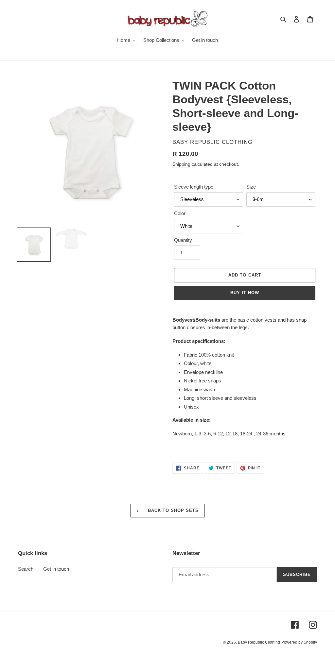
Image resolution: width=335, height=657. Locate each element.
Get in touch (56, 569)
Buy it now (244, 292)
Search (25, 569)
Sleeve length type (193, 187)
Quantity (183, 240)
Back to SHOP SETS (172, 510)
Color (179, 213)
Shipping (181, 164)
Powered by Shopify (299, 642)
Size (251, 187)
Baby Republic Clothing (259, 642)
